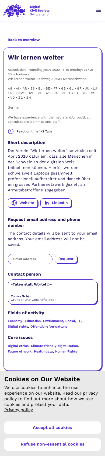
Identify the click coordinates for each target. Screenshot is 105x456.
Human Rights (66, 351)
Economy (15, 321)
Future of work (20, 351)
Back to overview (24, 40)
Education (33, 321)
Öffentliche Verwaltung (48, 326)
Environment (53, 321)
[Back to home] (46, 10)
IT (79, 321)
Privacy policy (18, 409)
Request (66, 259)
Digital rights (18, 326)
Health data (43, 351)
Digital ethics (18, 346)
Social (70, 321)
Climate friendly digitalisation (54, 346)
